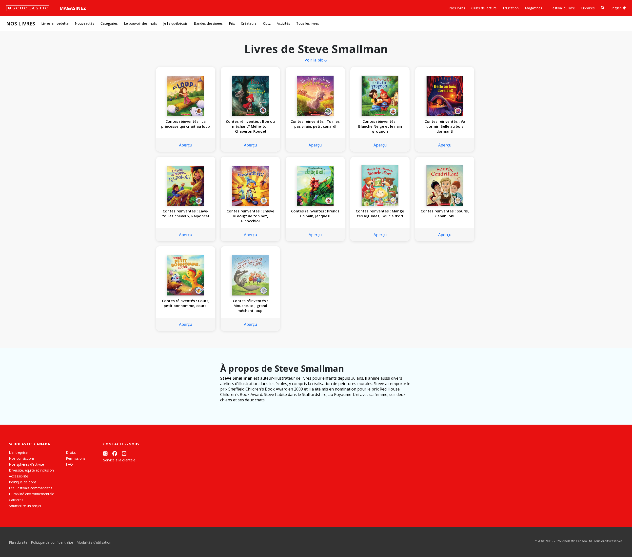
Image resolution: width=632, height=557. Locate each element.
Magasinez (72, 8)
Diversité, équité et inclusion (31, 470)
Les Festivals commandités (30, 488)
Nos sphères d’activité (26, 464)
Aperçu (185, 145)
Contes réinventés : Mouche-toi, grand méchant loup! (250, 305)
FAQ (69, 464)
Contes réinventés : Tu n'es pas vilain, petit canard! (315, 124)
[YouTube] (124, 453)
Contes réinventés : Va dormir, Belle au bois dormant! (445, 126)
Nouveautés (84, 23)
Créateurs (249, 23)
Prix (232, 23)
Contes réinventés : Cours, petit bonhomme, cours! (185, 303)
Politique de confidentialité (52, 542)
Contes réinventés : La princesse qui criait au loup (185, 124)
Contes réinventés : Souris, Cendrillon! (445, 213)
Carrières (16, 499)
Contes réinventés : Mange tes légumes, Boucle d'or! (380, 213)
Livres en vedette (55, 23)
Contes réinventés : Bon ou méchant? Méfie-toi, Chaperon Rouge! (250, 126)
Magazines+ (534, 8)
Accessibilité (18, 476)
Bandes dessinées (208, 23)
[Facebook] (114, 453)
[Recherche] (602, 7)
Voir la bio (314, 60)
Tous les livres (307, 23)
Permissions (75, 458)
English (617, 8)
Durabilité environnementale (31, 494)
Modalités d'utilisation (94, 542)
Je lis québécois (175, 23)
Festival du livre (563, 8)
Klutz (267, 23)
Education (511, 8)
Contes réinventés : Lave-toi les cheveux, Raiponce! (185, 213)
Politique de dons (23, 482)
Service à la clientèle (119, 460)
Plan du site (18, 542)
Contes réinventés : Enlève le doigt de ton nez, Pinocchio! (250, 215)
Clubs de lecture (484, 8)
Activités (283, 23)
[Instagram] (105, 453)
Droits (71, 452)
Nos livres (457, 8)
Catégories (109, 23)
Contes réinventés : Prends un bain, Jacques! (315, 213)
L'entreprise (18, 452)
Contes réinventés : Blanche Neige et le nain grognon (380, 126)
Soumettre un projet (25, 505)
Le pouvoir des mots (140, 23)
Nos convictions (22, 458)
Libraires (588, 8)
